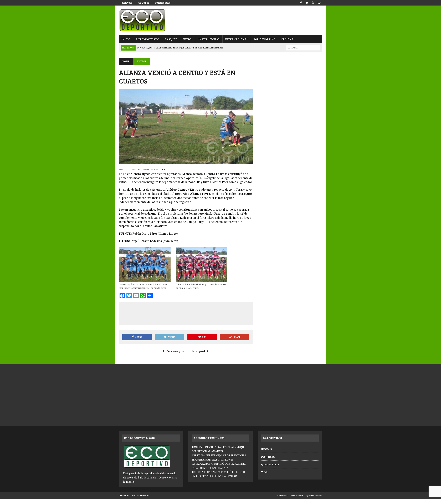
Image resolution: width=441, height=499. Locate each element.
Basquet (171, 39)
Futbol (187, 39)
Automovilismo (147, 39)
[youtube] (313, 2)
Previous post (175, 351)
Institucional (209, 39)
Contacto (126, 2)
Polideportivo (264, 39)
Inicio (125, 39)
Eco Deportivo (140, 169)
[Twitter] (307, 2)
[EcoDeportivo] (220, 20)
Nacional (288, 39)
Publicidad (144, 2)
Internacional (236, 39)
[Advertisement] (185, 312)
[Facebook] (301, 2)
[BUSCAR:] (303, 47)
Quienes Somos (163, 2)
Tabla (264, 472)
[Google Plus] (319, 2)
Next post (198, 351)
